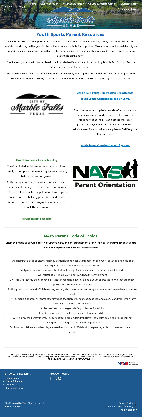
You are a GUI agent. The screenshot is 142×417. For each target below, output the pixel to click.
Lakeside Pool (128, 4)
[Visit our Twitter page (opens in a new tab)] (55, 378)
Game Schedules (50, 4)
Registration (12, 377)
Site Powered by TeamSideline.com (23, 403)
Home (33, 4)
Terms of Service (13, 406)
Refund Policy (126, 403)
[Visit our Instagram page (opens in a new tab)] (60, 378)
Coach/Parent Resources (101, 4)
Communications (127, 9)
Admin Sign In (128, 409)
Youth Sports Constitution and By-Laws (105, 145)
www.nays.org (87, 359)
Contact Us (11, 384)
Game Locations (14, 387)
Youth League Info (72, 4)
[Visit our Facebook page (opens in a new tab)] (51, 378)
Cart (21, 6)
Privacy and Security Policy (119, 406)
